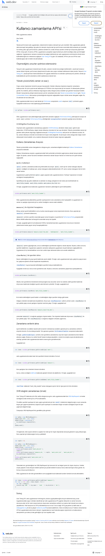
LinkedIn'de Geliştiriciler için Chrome (95, 541)
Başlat (96, 23)
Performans (47, 101)
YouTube (90, 538)
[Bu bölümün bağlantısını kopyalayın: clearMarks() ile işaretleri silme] (42, 255)
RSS (88, 545)
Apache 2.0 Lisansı (69, 520)
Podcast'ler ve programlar (77, 543)
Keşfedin (34, 2)
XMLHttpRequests (74, 396)
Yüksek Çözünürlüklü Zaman (68, 93)
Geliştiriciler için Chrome (77, 536)
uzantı (60, 101)
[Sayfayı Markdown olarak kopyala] (64, 27)
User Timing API (46, 56)
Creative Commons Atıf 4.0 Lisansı (43, 520)
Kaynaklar (25, 2)
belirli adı (33, 373)
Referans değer (44, 2)
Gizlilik (8, 552)
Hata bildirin (57, 536)
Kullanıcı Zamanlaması (75, 147)
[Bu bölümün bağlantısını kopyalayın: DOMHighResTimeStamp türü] (40, 124)
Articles (5, 7)
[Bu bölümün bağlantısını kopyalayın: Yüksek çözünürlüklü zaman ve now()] (50, 81)
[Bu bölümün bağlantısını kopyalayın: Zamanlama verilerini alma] (40, 324)
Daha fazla (55, 2)
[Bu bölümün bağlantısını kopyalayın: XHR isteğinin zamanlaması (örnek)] (47, 391)
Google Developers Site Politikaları (26, 522)
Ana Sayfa (19, 22)
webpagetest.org (21, 508)
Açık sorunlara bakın (59, 538)
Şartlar (3, 552)
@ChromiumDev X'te (93, 536)
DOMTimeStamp (53, 128)
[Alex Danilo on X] (17, 41)
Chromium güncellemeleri (77, 538)
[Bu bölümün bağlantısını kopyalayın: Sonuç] (23, 494)
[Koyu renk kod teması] (87, 108)
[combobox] (77, 1)
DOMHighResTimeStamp (55, 132)
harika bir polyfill (41, 508)
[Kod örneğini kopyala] (89, 108)
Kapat (84, 23)
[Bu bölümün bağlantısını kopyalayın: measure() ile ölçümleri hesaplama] (44, 207)
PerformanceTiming (66, 117)
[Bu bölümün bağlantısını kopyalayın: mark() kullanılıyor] (31, 163)
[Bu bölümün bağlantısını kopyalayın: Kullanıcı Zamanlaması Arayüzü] (44, 142)
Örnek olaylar (74, 541)
